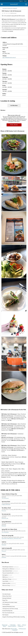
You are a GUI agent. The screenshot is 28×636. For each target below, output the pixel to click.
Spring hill (15, 8)
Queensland (5, 8)
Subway (4, 554)
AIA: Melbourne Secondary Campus (9, 602)
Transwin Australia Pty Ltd (10, 573)
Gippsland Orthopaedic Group (8, 606)
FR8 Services (7, 577)
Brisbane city (10, 8)
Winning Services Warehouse (11, 568)
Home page (4, 625)
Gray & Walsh (8, 581)
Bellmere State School (6, 596)
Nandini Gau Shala (9, 583)
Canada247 (15, 630)
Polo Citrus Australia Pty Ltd (8, 612)
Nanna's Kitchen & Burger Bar (9, 494)
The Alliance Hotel (6, 507)
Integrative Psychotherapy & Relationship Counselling (13, 616)
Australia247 (14, 4)
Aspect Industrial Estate (10, 570)
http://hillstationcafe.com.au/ (9, 57)
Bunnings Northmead (6, 598)
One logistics (7, 575)
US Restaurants (22, 628)
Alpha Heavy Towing (9, 579)
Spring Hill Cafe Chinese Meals (9, 529)
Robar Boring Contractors (10, 566)
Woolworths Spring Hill (7, 535)
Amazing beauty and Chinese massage (10, 608)
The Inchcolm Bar (6, 514)
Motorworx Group (8, 585)
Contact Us (20, 626)
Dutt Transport (5, 614)
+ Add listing (12, 625)
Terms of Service (12, 626)
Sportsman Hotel (6, 501)
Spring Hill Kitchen (6, 521)
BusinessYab (14, 628)
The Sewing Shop (6, 604)
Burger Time (5, 600)
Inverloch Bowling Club (7, 610)
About (18, 625)
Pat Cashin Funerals (6, 594)
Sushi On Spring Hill (7, 548)
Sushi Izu (4, 541)
